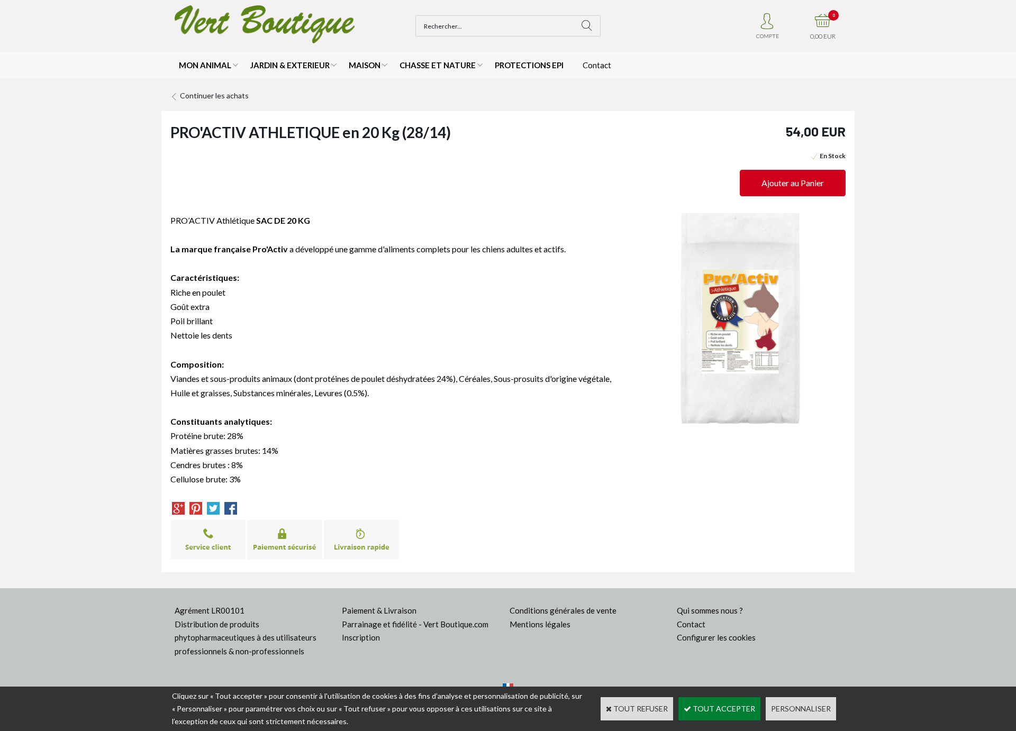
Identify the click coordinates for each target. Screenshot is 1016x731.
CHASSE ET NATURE (438, 65)
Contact (597, 65)
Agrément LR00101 (209, 610)
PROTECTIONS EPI (529, 65)
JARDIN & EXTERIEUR (290, 65)
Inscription (361, 637)
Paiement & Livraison (379, 610)
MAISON (364, 65)
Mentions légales (540, 624)
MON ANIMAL (205, 65)
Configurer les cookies (716, 637)
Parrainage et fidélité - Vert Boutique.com (415, 624)
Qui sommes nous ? (710, 610)
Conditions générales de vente (563, 610)
